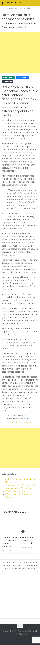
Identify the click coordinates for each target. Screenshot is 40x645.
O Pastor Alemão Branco (16, 491)
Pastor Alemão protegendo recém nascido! (27, 540)
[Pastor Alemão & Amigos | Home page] (14, 3)
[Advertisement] (20, 52)
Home (6, 562)
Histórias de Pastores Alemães (16, 8)
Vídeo (13, 562)
